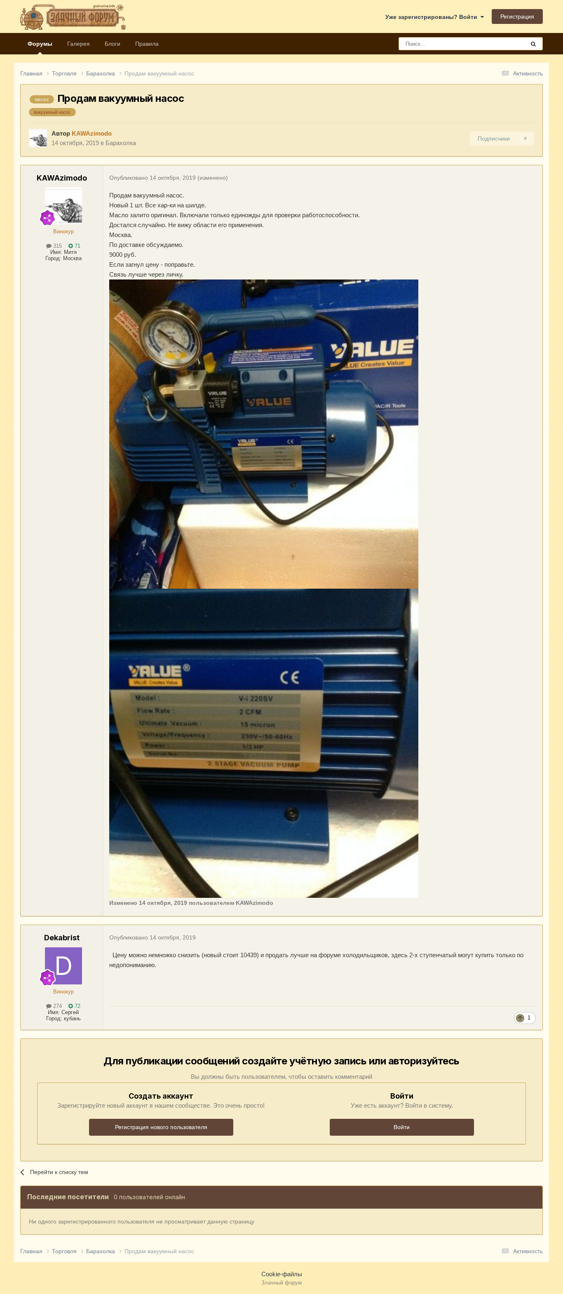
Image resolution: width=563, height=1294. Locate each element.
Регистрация (517, 16)
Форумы (40, 43)
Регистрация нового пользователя (161, 1127)
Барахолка (121, 142)
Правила (147, 43)
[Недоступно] (263, 433)
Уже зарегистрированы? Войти (433, 17)
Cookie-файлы (281, 1274)
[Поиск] (533, 44)
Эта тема (502, 44)
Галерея (78, 43)
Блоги (112, 43)
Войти (402, 1127)
